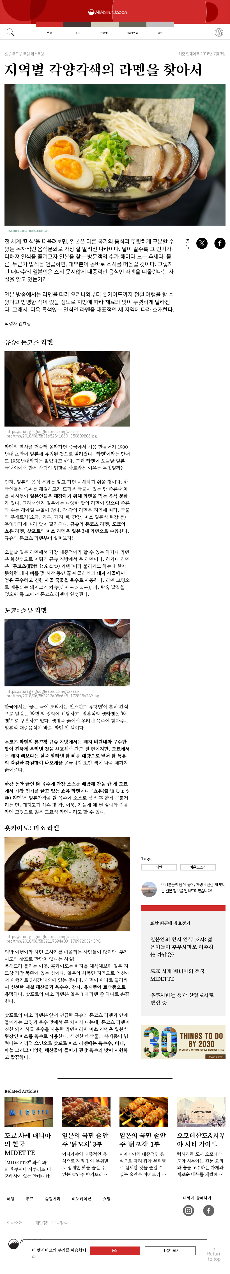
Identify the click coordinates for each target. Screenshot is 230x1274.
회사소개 (14, 1223)
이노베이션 (132, 32)
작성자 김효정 (17, 323)
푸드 (77, 32)
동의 (115, 1251)
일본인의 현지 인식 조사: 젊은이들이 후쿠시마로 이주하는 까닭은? (182, 947)
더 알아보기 (170, 1251)
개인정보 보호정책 (51, 1223)
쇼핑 (160, 32)
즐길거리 (104, 32)
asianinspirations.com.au (28, 231)
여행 (49, 32)
